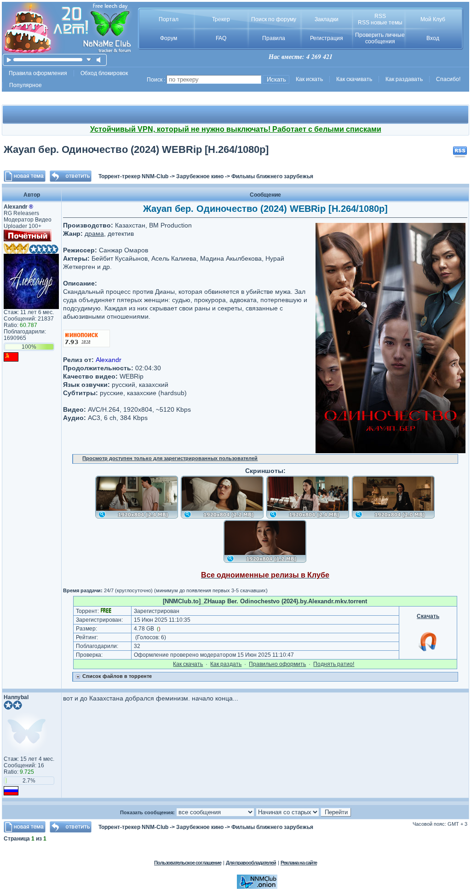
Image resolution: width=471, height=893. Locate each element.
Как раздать (225, 664)
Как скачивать (354, 79)
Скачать (428, 616)
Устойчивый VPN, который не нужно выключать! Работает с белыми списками (235, 129)
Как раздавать (404, 79)
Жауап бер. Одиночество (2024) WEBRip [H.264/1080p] (136, 149)
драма (94, 233)
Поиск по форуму (273, 19)
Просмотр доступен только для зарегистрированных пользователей (170, 458)
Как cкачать (188, 664)
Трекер (221, 19)
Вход (432, 38)
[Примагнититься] (428, 651)
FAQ (221, 38)
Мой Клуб (432, 19)
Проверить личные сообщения (380, 38)
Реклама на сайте (299, 862)
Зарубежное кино (200, 176)
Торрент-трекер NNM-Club (133, 176)
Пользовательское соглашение (187, 862)
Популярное (25, 85)
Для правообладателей (251, 862)
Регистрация (326, 38)
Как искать (309, 79)
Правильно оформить (277, 664)
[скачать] (89, 59)
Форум (168, 38)
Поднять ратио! (333, 664)
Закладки (327, 19)
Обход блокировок (104, 73)
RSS (380, 16)
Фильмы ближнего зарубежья (272, 176)
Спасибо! (448, 79)
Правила (273, 38)
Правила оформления (38, 73)
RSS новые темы (380, 22)
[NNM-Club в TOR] (257, 887)
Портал (168, 19)
